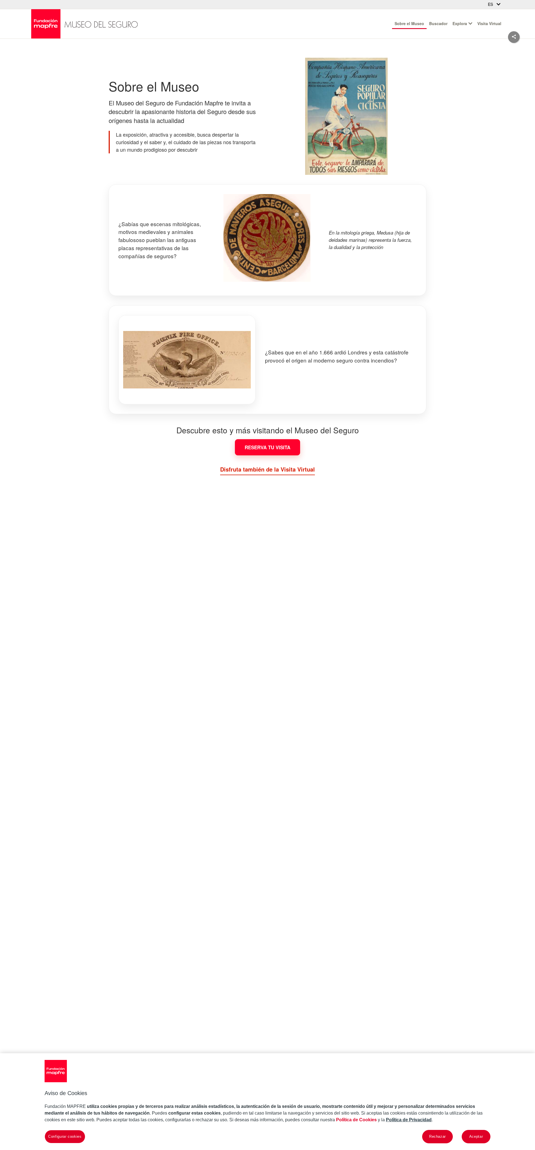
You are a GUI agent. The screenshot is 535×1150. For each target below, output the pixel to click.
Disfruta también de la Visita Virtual (267, 469)
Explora (460, 23)
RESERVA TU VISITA (267, 447)
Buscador (438, 23)
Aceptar (476, 1136)
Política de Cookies (356, 1119)
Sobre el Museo (409, 23)
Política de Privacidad (409, 1119)
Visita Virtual (489, 23)
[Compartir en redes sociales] (514, 37)
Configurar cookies (65, 1136)
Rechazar (437, 1136)
